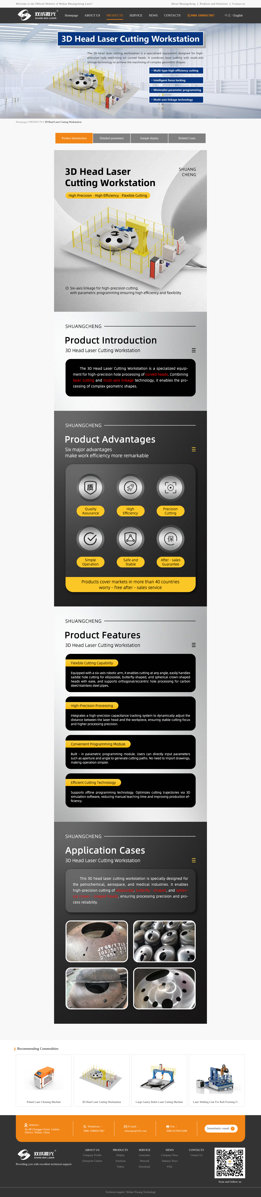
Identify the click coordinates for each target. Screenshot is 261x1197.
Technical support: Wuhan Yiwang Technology (130, 1192)
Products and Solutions (214, 3)
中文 (228, 15)
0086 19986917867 (203, 15)
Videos (120, 1166)
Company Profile (92, 1155)
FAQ (169, 1166)
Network (144, 1161)
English (238, 15)
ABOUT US (92, 15)
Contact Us (196, 1155)
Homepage (71, 15)
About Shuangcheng (183, 3)
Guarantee (144, 1155)
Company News (169, 1155)
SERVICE (136, 15)
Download (144, 1166)
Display (120, 1155)
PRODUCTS (115, 15)
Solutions (120, 1161)
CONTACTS (172, 15)
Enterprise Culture (92, 1161)
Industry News (170, 1161)
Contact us (238, 3)
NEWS (153, 15)
